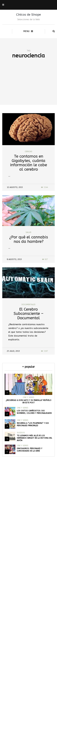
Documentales (28, 304)
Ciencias (28, 151)
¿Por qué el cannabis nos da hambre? (28, 239)
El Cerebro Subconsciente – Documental (28, 313)
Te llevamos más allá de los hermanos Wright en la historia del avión (34, 437)
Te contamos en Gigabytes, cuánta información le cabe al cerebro (28, 163)
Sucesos (21, 433)
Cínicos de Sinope (28, 14)
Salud (28, 232)
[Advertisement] (28, 87)
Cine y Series (28, 397)
